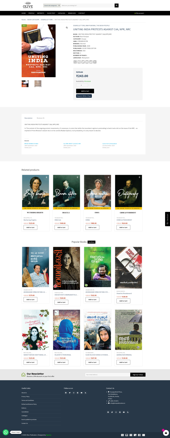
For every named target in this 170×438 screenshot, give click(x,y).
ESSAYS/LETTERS (47, 20)
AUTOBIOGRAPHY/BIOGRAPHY (93, 353)
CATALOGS (61, 13)
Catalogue (24, 416)
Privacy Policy (26, 396)
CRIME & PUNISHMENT (124, 220)
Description (28, 118)
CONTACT (81, 13)
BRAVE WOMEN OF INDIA (31, 143)
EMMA (88, 220)
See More (91, 242)
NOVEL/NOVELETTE (122, 291)
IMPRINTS (40, 13)
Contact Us (25, 423)
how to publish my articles (29, 419)
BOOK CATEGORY (33, 20)
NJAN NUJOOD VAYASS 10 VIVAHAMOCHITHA (100, 355)
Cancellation (25, 412)
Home (24, 20)
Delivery (24, 408)
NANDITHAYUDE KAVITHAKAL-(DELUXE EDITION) (40, 355)
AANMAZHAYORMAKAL (124, 355)
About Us (24, 393)
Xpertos (48, 435)
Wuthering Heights (30, 220)
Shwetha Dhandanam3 (124, 293)
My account (140, 13)
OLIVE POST (51, 13)
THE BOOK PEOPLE (103, 25)
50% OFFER (27, 218)
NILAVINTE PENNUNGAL (63, 355)
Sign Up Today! (138, 375)
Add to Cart (85, 91)
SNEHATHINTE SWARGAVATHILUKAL (67, 295)
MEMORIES (126, 353)
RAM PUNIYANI (91, 25)
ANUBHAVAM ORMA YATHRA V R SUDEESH (100, 292)
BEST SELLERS (27, 353)
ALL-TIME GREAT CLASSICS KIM (72, 143)
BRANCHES (72, 13)
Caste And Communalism (109, 143)
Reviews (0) (40, 118)
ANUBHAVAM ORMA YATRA (30, 290)
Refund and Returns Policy (29, 404)
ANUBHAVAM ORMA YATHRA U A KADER (37, 292)
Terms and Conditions (28, 400)
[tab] (28, 118)
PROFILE (31, 13)
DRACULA (58, 220)
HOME (24, 13)
